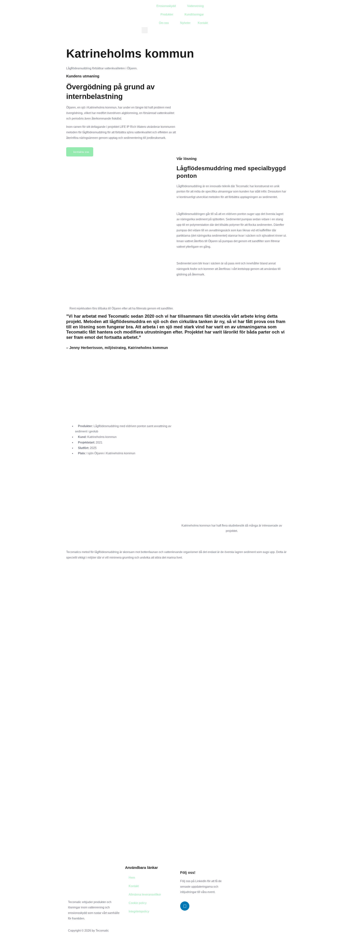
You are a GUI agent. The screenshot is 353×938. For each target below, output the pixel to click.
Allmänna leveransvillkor (145, 894)
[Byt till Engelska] (220, 6)
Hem (132, 877)
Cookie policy (138, 903)
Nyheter (185, 22)
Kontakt (203, 22)
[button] (145, 30)
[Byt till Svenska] (227, 6)
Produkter (167, 14)
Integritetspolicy (139, 911)
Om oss (164, 22)
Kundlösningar (194, 14)
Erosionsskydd (166, 6)
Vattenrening (195, 6)
